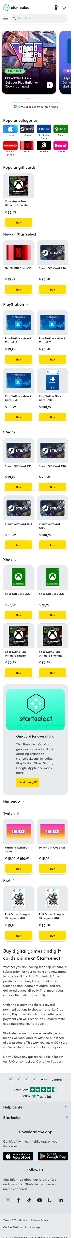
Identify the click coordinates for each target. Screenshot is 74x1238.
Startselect (13, 1117)
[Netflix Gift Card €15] (19, 252)
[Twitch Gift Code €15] (52, 831)
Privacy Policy (39, 1220)
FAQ (12, 1061)
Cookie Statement (14, 1227)
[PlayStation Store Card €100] (52, 380)
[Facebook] (20, 1200)
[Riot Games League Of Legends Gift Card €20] (52, 898)
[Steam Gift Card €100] (52, 508)
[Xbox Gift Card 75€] (52, 578)
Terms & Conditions (15, 1220)
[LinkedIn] (62, 1200)
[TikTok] (30, 1200)
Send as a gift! (28, 782)
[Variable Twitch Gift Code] (19, 831)
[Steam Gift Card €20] (52, 252)
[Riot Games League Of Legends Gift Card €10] (18, 898)
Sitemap (34, 1227)
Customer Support (49, 1061)
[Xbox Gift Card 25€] (18, 578)
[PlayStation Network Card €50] (19, 380)
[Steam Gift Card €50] (19, 508)
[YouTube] (41, 1200)
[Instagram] (9, 1200)
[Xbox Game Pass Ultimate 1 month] (18, 636)
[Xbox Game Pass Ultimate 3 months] (18, 186)
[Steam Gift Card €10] (19, 450)
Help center (13, 1106)
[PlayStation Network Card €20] (52, 322)
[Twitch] (51, 1200)
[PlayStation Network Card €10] (19, 322)
